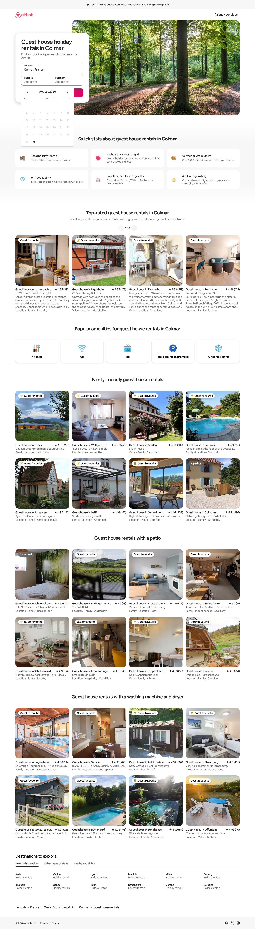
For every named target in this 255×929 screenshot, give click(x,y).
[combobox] (52, 69)
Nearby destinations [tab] (27, 863)
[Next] (134, 228)
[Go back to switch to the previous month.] (27, 92)
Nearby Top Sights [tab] (84, 863)
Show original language (155, 4)
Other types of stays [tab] (56, 863)
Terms (55, 923)
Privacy (44, 923)
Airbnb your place (226, 14)
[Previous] (121, 228)
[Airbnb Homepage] (24, 14)
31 (33, 141)
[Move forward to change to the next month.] (68, 92)
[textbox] (36, 82)
